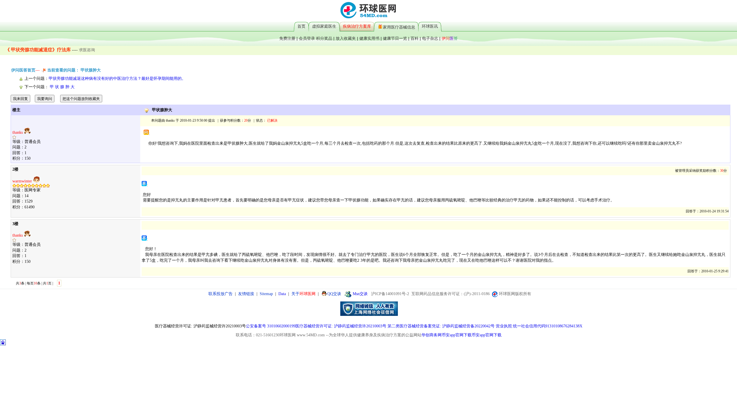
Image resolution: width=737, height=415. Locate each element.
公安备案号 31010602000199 (270, 326)
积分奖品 (324, 38)
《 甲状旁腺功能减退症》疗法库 (38, 49)
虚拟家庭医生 (324, 26)
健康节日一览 (395, 38)
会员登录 (307, 38)
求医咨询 (87, 50)
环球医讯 (430, 26)
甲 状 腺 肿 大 (62, 87)
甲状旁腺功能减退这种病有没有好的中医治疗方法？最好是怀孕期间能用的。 (117, 78)
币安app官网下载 (457, 335)
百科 (415, 38)
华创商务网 (431, 335)
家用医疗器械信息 (399, 27)
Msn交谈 (360, 294)
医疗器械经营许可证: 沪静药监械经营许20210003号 (340, 326)
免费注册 (287, 38)
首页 (301, 26)
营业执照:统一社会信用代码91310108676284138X (539, 326)
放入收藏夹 (346, 38)
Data (282, 294)
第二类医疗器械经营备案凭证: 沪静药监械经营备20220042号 (441, 326)
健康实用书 (369, 38)
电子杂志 (430, 38)
